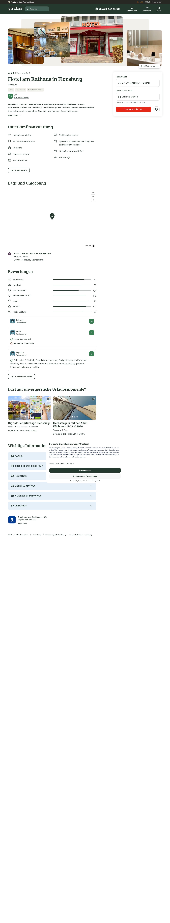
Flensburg (37, 535)
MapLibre (88, 246)
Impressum (22, 523)
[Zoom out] (93, 196)
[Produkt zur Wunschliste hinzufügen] (48, 399)
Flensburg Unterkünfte (54, 535)
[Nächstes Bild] (47, 408)
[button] (13, 115)
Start (10, 535)
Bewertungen (157, 2)
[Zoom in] (93, 192)
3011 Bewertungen (21, 97)
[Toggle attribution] (93, 245)
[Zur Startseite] (15, 8)
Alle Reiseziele (22, 535)
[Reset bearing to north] (93, 200)
